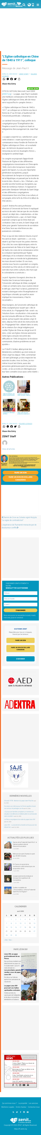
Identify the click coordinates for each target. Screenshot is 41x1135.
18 (25, 927)
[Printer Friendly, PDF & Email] (33, 88)
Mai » (10, 940)
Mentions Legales (7, 1107)
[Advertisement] (20, 29)
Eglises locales (25, 424)
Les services (33, 1103)
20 (34, 927)
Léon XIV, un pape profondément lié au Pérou (12, 956)
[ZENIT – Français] (11, 4)
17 (20, 927)
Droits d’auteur (21, 1107)
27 (34, 931)
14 (6, 927)
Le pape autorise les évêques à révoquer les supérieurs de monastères (23, 878)
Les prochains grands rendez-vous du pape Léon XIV (12, 972)
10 (20, 923)
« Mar (6, 940)
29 (11, 935)
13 (34, 923)
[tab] (12, 1057)
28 (6, 935)
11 (25, 923)
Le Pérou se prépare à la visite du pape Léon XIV (19, 819)
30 (16, 935)
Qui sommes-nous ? (9, 1103)
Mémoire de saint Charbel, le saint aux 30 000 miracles (24, 855)
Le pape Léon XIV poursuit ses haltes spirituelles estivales (12, 988)
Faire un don (20, 473)
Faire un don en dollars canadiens (20, 478)
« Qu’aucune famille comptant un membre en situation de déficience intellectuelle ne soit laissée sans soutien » (20, 814)
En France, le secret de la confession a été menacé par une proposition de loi (24, 866)
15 (11, 927)
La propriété (22, 1103)
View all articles (8, 449)
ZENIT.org (7, 94)
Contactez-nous (34, 1107)
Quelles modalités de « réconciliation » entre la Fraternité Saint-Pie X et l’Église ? (24, 890)
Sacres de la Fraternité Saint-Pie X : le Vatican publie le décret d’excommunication (25, 844)
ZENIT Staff (24, 74)
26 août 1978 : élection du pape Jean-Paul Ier (18, 800)
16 (16, 927)
